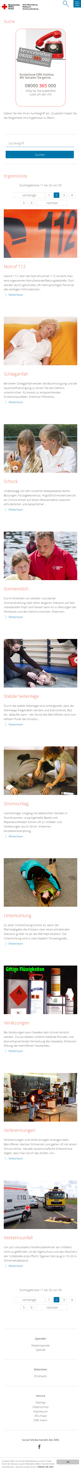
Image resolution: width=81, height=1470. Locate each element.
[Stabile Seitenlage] (40, 663)
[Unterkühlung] (40, 882)
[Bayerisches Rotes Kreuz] (11, 7)
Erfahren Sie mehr (45, 1466)
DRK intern (40, 1420)
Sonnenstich (16, 589)
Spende (40, 1350)
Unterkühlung (17, 915)
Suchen (40, 155)
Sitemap (40, 1402)
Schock (11, 481)
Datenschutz (41, 1407)
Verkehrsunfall (18, 1238)
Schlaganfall (16, 374)
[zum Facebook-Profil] (39, 1446)
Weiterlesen (15, 295)
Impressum (40, 1411)
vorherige (29, 195)
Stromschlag (16, 804)
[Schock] (40, 448)
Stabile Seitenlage (21, 696)
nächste (52, 203)
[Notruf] (40, 233)
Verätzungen (16, 1023)
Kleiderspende (40, 1345)
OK (67, 1461)
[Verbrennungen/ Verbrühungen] (40, 1097)
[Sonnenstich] (40, 556)
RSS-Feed (41, 1416)
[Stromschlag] (40, 770)
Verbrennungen (19, 1130)
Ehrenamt (40, 1376)
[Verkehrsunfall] (40, 1204)
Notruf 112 (15, 266)
